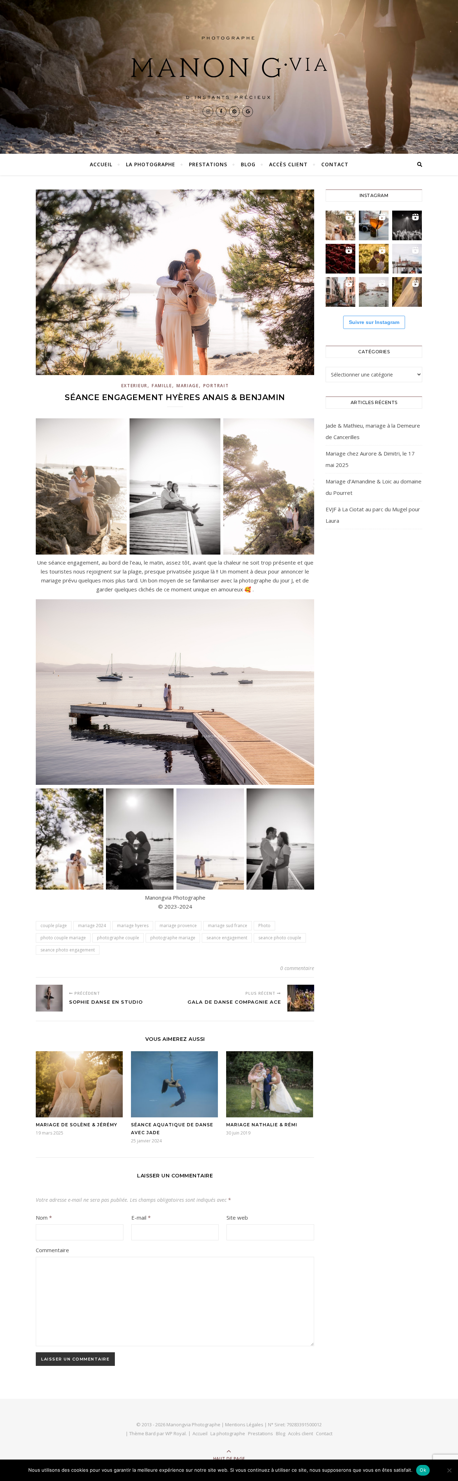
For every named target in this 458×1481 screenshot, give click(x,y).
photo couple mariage (63, 938)
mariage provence (178, 925)
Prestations (208, 164)
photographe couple (118, 938)
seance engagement (226, 938)
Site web (237, 1217)
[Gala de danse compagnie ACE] (300, 998)
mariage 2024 (92, 925)
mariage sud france (227, 925)
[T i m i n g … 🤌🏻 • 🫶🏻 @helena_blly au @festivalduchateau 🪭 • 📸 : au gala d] (407, 225)
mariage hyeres (132, 925)
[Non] (449, 1470)
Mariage (187, 386)
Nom (44, 1217)
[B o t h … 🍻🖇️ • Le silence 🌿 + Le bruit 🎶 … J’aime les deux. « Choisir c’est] (340, 225)
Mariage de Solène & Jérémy (76, 1124)
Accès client (288, 164)
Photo (264, 925)
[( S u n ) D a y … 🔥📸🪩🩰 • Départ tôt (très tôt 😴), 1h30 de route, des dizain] (340, 259)
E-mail (141, 1217)
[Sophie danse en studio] (49, 998)
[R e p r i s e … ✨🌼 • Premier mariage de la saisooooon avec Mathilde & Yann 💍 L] (407, 292)
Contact (335, 164)
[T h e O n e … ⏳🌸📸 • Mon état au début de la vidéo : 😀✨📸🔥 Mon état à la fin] (374, 259)
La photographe (150, 164)
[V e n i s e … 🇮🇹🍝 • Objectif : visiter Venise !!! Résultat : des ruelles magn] (374, 292)
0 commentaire (297, 968)
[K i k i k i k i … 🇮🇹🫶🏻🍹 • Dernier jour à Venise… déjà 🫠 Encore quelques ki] (407, 259)
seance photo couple (279, 938)
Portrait (216, 386)
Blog (248, 164)
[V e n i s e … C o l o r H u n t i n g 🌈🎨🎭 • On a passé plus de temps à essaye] (374, 225)
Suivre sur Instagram (374, 322)
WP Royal (175, 1433)
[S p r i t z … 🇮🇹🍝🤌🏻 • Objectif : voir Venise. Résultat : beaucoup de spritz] (340, 292)
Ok (423, 1470)
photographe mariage (172, 938)
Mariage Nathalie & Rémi (261, 1124)
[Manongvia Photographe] (229, 67)
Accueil (101, 164)
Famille (162, 386)
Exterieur (134, 386)
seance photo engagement (67, 950)
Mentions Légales (244, 1424)
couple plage (53, 925)
